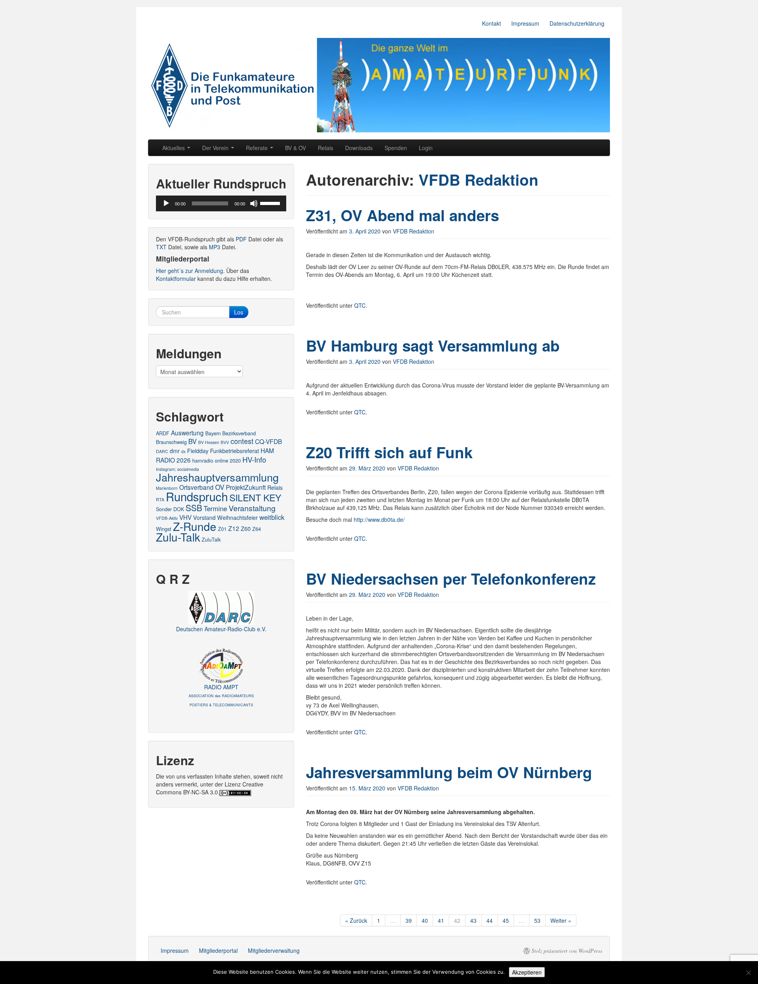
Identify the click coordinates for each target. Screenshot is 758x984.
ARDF (162, 433)
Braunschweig (171, 442)
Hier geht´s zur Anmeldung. (190, 271)
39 (408, 920)
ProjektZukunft (246, 487)
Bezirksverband (239, 433)
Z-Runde (194, 526)
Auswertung (187, 432)
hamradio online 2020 (216, 460)
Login (426, 148)
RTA (160, 499)
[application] (221, 203)
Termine (215, 508)
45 (506, 920)
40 (425, 920)
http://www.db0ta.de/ (379, 519)
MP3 (214, 247)
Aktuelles (174, 148)
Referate (257, 148)
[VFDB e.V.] (379, 85)
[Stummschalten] (254, 203)
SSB (194, 508)
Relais (325, 148)
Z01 (222, 528)
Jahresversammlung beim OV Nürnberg (449, 772)
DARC (162, 451)
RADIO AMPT (221, 695)
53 (537, 920)
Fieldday (197, 451)
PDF (241, 239)
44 (489, 920)
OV (219, 487)
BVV (225, 442)
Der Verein (216, 148)
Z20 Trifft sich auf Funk (389, 452)
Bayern (213, 433)
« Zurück (356, 920)
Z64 (256, 528)
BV (192, 441)
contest (242, 441)
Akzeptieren (527, 972)
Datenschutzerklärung (577, 23)
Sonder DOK (170, 509)
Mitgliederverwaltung (274, 950)
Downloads (359, 148)
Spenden (396, 148)
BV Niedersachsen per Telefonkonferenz (451, 578)
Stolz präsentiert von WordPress (566, 951)
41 (441, 920)
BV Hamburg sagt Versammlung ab (433, 345)
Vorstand (204, 517)
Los (238, 312)
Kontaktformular (176, 278)
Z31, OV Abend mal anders (402, 215)
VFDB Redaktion (478, 179)
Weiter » (560, 920)
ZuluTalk (211, 539)
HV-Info (254, 459)
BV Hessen (208, 442)
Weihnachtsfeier (237, 517)
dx (183, 451)
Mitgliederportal (218, 950)
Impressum (525, 23)
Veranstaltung (252, 507)
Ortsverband (196, 487)
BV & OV (295, 148)
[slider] (271, 203)
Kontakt (491, 23)
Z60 (246, 528)
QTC (360, 305)
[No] (748, 972)
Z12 (233, 528)
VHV (185, 517)
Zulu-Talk (178, 537)
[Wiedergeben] (166, 203)
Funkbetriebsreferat (234, 451)
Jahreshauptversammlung (217, 477)
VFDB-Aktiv (167, 518)
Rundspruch (197, 496)
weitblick (271, 517)
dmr (175, 451)
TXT (161, 247)
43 (473, 920)
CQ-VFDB (268, 441)
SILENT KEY (255, 497)
